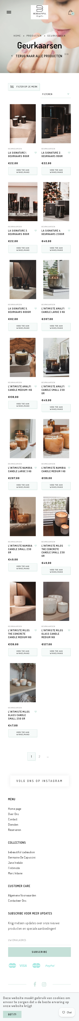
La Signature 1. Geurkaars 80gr (18, 154)
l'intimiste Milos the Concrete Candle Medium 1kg (20, 634)
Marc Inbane (15, 873)
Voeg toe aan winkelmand (22, 171)
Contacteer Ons (17, 900)
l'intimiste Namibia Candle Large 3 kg (20, 469)
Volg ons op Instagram (39, 781)
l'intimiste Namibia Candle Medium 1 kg (54, 469)
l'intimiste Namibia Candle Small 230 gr (20, 549)
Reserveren (14, 829)
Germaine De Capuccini (22, 857)
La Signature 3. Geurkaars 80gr (18, 232)
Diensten (13, 824)
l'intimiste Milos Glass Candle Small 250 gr (19, 715)
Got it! (12, 1014)
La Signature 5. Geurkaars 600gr (19, 310)
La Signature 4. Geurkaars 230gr (53, 232)
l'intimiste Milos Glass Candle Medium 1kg (52, 634)
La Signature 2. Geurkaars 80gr (52, 154)
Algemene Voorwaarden (22, 895)
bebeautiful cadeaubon (21, 852)
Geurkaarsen (15, 149)
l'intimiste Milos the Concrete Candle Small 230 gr (53, 550)
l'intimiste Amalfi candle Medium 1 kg (20, 388)
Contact (12, 819)
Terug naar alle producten (39, 56)
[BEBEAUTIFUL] (39, 12)
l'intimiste (14, 868)
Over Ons (13, 814)
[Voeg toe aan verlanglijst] (35, 152)
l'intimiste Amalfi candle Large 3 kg (53, 310)
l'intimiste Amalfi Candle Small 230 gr (53, 390)
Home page (14, 808)
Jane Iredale (15, 862)
